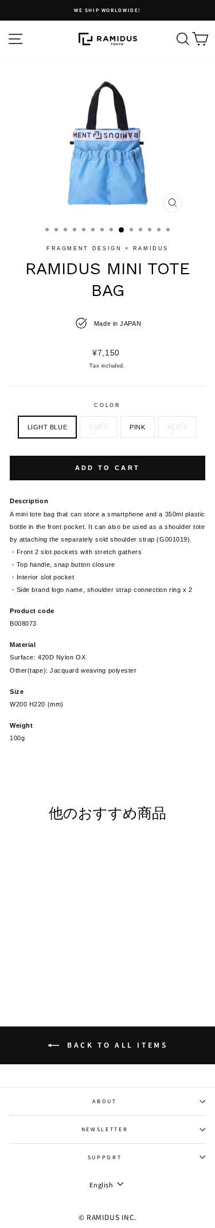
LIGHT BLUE (48, 427)
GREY (98, 427)
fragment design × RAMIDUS (107, 248)
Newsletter (104, 1129)
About (104, 1101)
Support (105, 1157)
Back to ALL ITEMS (116, 1044)
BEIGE (177, 427)
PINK (137, 427)
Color (107, 405)
